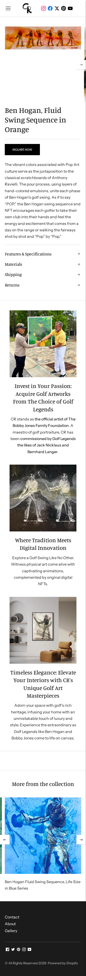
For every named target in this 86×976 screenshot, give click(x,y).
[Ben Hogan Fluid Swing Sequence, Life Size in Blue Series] (43, 835)
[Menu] (8, 8)
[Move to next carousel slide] (81, 839)
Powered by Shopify (63, 963)
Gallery (11, 930)
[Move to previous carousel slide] (5, 839)
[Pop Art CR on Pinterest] (18, 949)
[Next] (81, 64)
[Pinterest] (63, 8)
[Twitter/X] (56, 8)
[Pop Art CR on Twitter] (13, 949)
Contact (12, 917)
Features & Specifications (28, 253)
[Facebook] (50, 8)
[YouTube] (70, 8)
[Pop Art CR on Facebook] (7, 949)
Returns (12, 284)
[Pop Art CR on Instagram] (24, 949)
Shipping (13, 274)
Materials (13, 264)
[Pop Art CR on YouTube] (29, 949)
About (10, 923)
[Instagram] (43, 8)
